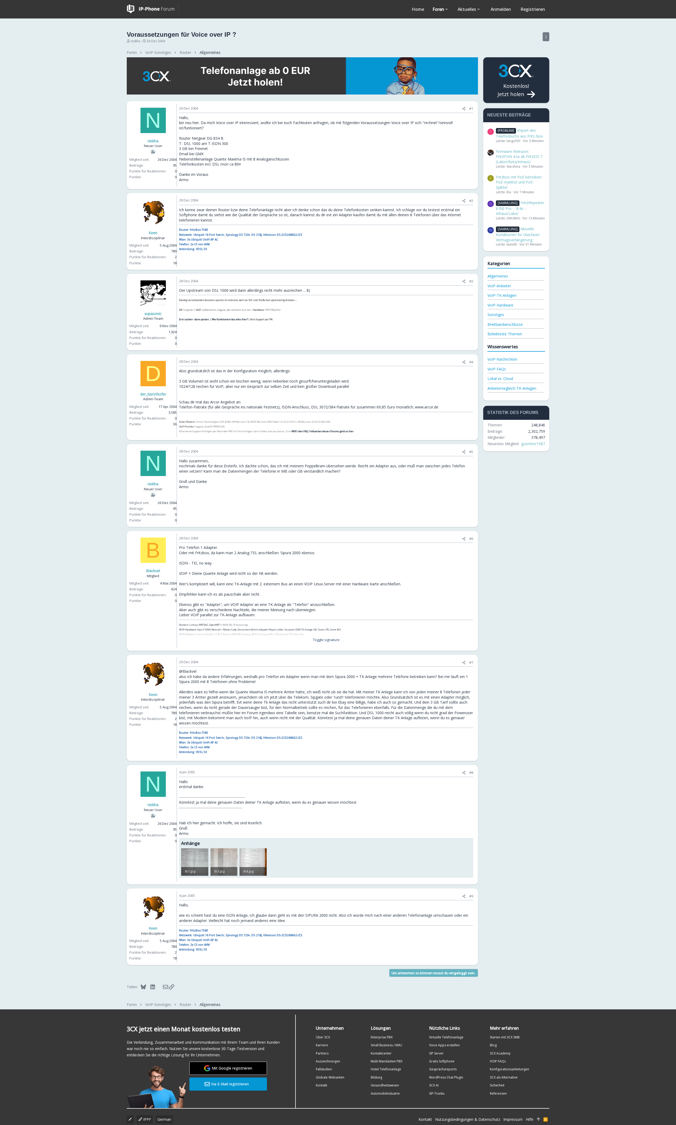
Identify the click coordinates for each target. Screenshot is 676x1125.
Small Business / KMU (386, 1045)
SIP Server (436, 1053)
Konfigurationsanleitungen (509, 1069)
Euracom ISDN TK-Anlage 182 (301, 629)
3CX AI (434, 1085)
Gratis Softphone (441, 1061)
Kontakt (321, 1085)
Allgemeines (497, 276)
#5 (471, 451)
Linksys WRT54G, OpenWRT (204, 625)
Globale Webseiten (330, 1077)
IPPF (146, 1119)
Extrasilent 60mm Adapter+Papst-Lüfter (261, 629)
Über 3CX (323, 1037)
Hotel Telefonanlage (386, 1069)
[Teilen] (463, 108)
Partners (322, 1053)
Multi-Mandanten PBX (386, 1061)
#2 (471, 200)
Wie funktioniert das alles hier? (230, 319)
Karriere (322, 1045)
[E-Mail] (162, 986)
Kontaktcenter (381, 1053)
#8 (471, 772)
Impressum (513, 1119)
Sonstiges (495, 314)
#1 (471, 108)
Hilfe (529, 1119)
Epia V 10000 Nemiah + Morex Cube (217, 629)
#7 (471, 662)
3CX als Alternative (504, 1077)
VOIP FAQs (498, 1061)
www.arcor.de (426, 406)
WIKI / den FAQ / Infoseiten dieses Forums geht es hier (323, 431)
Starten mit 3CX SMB (505, 1037)
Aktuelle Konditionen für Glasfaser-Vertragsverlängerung (518, 234)
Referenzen (498, 1093)
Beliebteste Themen (504, 333)
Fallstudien (324, 1069)
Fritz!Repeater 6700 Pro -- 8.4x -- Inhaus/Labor (520, 208)
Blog (493, 1045)
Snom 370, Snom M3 (329, 629)
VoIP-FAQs (496, 368)
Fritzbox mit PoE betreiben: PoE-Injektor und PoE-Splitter (519, 182)
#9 (471, 896)
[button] (446, 9)
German (164, 1119)
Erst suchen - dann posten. (194, 319)
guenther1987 (533, 443)
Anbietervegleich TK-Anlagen (511, 388)
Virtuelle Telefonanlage (446, 1037)
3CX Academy (500, 1053)
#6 (471, 538)
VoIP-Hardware (500, 305)
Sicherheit (497, 1085)
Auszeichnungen (328, 1061)
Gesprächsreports (443, 1069)
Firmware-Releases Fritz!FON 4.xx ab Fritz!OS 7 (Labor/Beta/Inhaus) (519, 156)
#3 (471, 281)
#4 (471, 362)
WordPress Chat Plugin (446, 1077)
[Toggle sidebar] (546, 36)
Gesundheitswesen (385, 1085)
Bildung (376, 1077)
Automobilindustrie (385, 1093)
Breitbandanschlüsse (505, 324)
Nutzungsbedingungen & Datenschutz (467, 1119)
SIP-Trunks (436, 1093)
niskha (135, 41)
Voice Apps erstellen (444, 1045)
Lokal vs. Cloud (500, 378)
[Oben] (538, 1119)
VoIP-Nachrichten (502, 359)
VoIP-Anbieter (499, 285)
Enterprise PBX (382, 1037)
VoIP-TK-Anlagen (502, 295)
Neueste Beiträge (509, 115)
